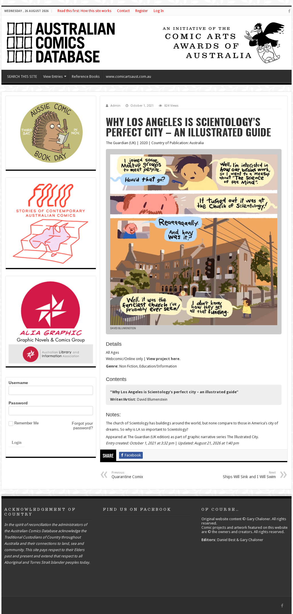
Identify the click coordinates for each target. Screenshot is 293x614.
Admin (115, 106)
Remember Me (26, 423)
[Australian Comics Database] (61, 41)
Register (141, 11)
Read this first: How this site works (84, 11)
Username (18, 382)
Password (18, 403)
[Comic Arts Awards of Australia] (223, 42)
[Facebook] (289, 11)
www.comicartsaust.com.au (128, 76)
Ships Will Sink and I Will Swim (249, 475)
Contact (123, 11)
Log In (159, 11)
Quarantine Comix (127, 475)
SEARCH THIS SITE (22, 76)
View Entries (53, 76)
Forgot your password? (82, 425)
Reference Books (86, 76)
